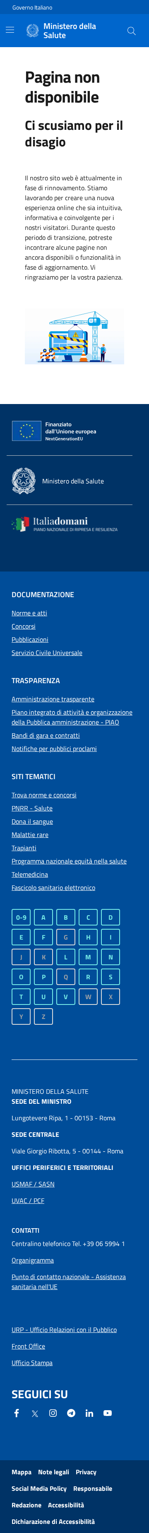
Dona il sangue (32, 821)
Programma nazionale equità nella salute (69, 861)
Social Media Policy (39, 1488)
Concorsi (24, 626)
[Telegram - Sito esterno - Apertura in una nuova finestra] (71, 1412)
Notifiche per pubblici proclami (54, 748)
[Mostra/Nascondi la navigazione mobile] (10, 30)
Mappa (21, 1472)
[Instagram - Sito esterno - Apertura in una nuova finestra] (53, 1412)
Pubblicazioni (30, 639)
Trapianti (24, 848)
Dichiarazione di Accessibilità (53, 1521)
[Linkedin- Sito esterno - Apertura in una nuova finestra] (89, 1412)
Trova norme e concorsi (44, 795)
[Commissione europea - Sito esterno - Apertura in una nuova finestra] (55, 431)
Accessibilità (66, 1505)
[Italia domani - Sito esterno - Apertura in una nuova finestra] (69, 524)
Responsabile (92, 1488)
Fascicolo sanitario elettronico (53, 887)
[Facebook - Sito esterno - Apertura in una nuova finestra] (17, 1412)
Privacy (86, 1472)
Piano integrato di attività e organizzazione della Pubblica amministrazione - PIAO (72, 717)
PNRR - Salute (32, 808)
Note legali (53, 1472)
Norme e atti (29, 613)
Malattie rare (30, 834)
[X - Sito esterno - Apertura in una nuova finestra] (35, 1413)
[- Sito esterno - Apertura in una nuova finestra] (108, 1412)
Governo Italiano (32, 7)
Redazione (26, 1505)
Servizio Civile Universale (47, 653)
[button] (132, 30)
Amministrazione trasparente (53, 699)
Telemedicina (30, 874)
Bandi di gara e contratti (46, 735)
